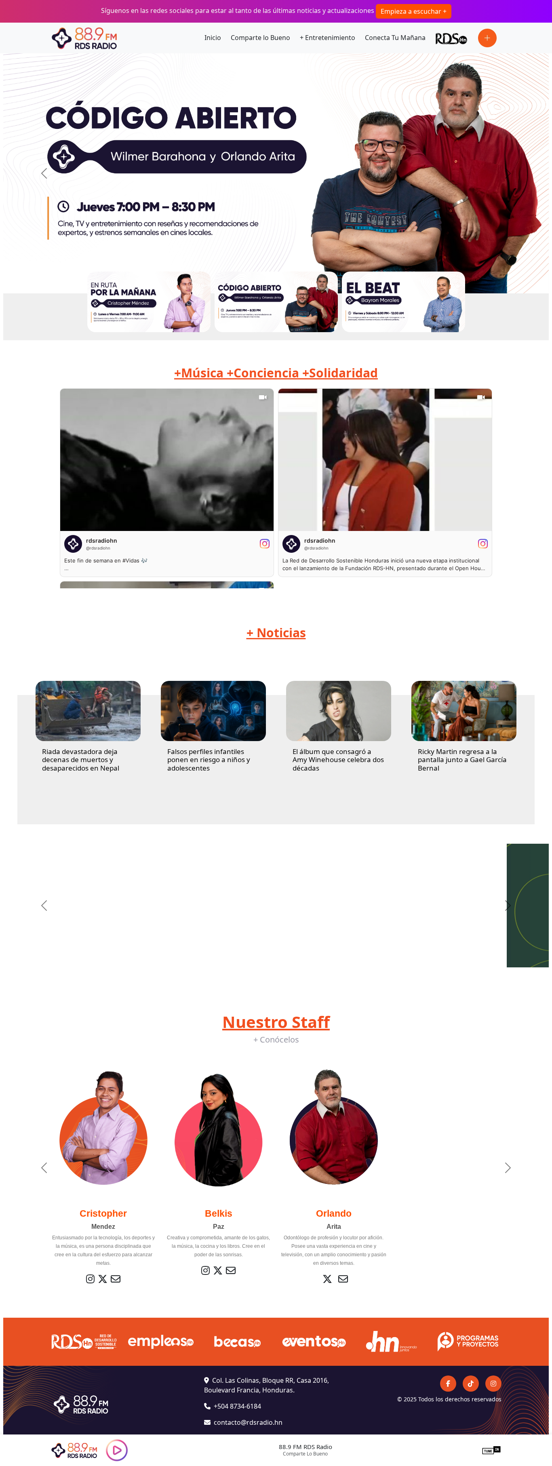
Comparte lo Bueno (260, 37)
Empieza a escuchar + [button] (414, 11)
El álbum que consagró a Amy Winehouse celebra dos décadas (338, 760)
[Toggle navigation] (487, 38)
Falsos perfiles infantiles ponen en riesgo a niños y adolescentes (208, 760)
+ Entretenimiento (327, 37)
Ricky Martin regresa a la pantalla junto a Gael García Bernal (462, 760)
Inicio (212, 37)
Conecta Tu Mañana (395, 37)
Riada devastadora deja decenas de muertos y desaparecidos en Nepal (80, 760)
